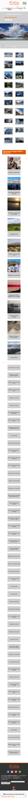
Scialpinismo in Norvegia (14, 654)
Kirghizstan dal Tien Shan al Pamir (14, 420)
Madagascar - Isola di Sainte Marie (14, 383)
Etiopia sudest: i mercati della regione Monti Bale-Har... (14, 496)
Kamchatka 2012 (14, 586)
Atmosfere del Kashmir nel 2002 (14, 692)
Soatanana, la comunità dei (14, 275)
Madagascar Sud (14, 234)
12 (18, 45)
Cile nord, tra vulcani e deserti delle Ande (14, 700)
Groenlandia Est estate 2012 (14, 609)
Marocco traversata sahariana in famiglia (14, 526)
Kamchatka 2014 (14, 593)
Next (26, 36)
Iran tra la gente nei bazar (14, 571)
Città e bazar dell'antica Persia (14, 563)
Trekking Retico (14, 729)
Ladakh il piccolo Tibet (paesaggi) (14, 685)
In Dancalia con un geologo (14, 488)
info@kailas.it (16, 778)
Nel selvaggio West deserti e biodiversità (14, 413)
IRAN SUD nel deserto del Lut (14, 556)
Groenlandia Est (14, 435)
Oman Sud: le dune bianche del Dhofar (14, 617)
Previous (2, 36)
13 (20, 45)
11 (17, 45)
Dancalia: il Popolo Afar (14, 172)
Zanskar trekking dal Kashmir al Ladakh (14, 669)
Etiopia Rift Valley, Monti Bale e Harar (14, 466)
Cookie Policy (21, 781)
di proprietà (13, 775)
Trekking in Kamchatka (14, 601)
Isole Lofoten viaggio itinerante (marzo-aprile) (14, 647)
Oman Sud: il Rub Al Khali (14, 737)
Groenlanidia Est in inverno (14, 367)
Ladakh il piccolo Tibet (14, 676)
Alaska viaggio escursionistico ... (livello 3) (14, 458)
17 (26, 45)
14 (21, 45)
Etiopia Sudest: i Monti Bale (14, 473)
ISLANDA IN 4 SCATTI (14, 624)
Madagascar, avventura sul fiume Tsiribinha (14, 752)
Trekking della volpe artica (14, 631)
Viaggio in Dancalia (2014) (14, 480)
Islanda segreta (14, 357)
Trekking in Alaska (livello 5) (14, 443)
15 (23, 45)
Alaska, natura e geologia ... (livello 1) (14, 451)
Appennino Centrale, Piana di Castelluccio (14, 722)
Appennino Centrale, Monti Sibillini (14, 715)
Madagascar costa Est (14, 397)
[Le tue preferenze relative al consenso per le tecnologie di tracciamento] (25, 795)
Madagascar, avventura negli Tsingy (14, 745)
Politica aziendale (4, 781)
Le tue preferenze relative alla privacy (14, 794)
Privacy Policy (14, 781)
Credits (9, 781)
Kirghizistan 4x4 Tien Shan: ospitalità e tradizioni (14, 428)
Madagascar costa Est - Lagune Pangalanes (14, 375)
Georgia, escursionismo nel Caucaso (14, 534)
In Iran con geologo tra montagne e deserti (14, 549)
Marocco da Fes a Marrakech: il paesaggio (14, 511)
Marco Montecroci (11, 17)
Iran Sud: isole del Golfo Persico (14, 579)
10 (15, 45)
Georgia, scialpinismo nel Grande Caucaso (14, 541)
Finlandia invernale (14, 639)
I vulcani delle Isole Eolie (14, 661)
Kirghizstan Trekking (14, 405)
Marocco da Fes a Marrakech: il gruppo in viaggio (14, 519)
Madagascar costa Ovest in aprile (14, 390)
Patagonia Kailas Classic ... (14, 707)
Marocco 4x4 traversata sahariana (14, 503)
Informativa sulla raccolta (8, 796)
